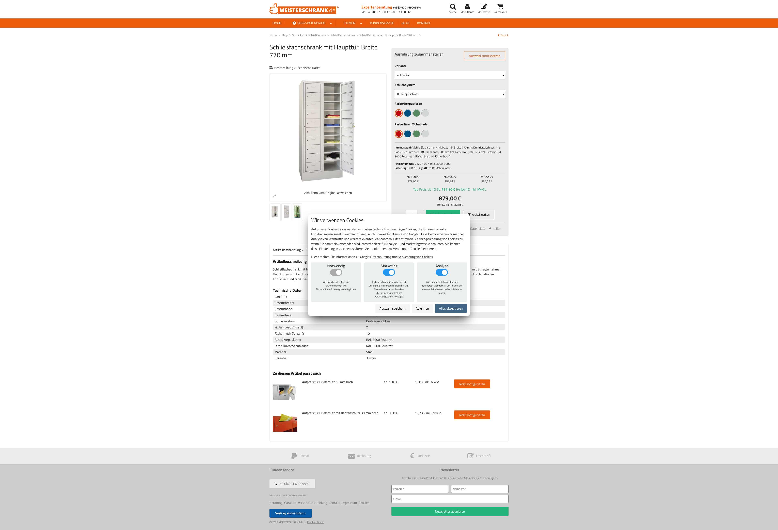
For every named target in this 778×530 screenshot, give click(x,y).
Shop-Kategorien (311, 23)
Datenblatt (477, 228)
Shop (284, 35)
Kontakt (423, 23)
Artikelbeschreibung (287, 249)
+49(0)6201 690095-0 (293, 483)
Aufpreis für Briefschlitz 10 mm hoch (327, 381)
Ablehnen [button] (422, 308)
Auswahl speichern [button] (392, 308)
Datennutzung (381, 256)
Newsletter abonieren (450, 511)
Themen (349, 23)
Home (277, 23)
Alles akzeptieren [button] (451, 308)
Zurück (504, 35)
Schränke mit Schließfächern (309, 35)
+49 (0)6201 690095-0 (407, 7)
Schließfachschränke (342, 35)
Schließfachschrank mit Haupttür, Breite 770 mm (388, 35)
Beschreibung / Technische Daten (297, 67)
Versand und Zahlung (312, 502)
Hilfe (406, 23)
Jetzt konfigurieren (472, 383)
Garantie (290, 502)
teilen (497, 228)
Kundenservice (382, 23)
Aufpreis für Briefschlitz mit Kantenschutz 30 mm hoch (340, 412)
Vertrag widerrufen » (290, 513)
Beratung (275, 502)
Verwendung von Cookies (415, 256)
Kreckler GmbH (315, 522)
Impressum (349, 502)
